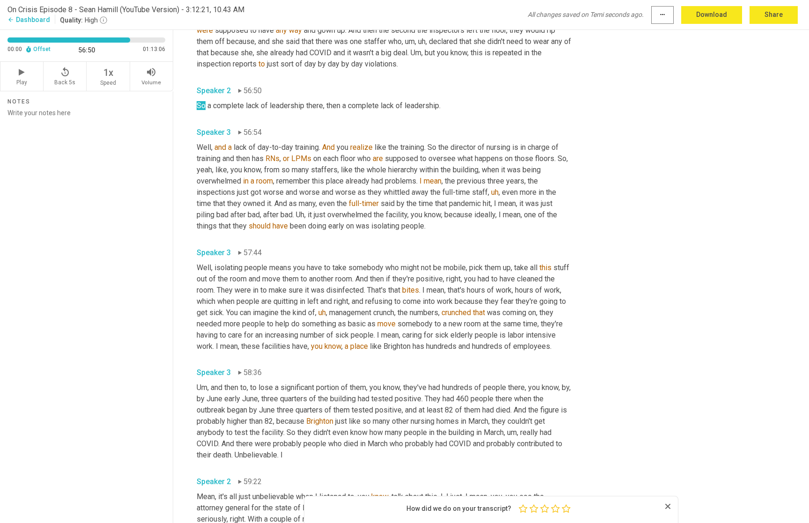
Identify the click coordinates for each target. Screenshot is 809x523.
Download (711, 14)
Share (774, 14)
